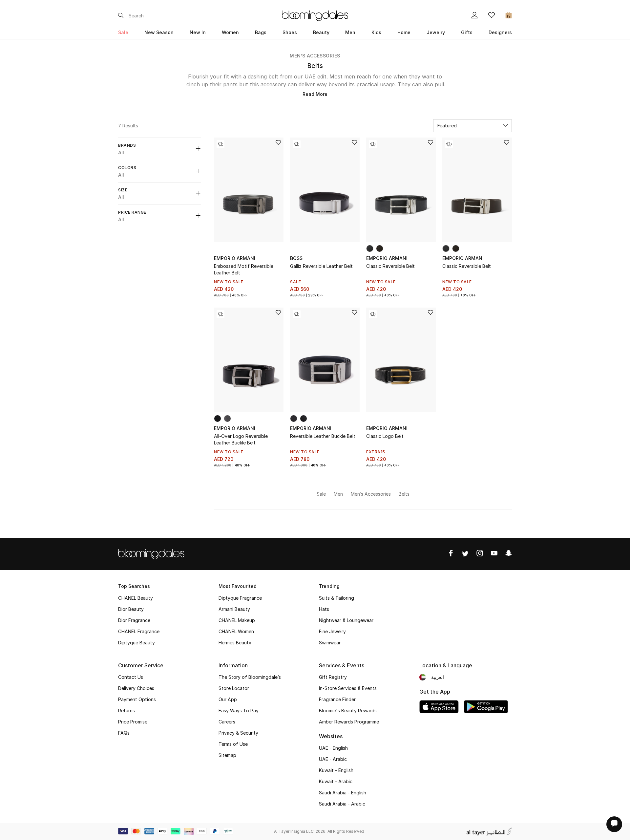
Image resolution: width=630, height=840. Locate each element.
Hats (324, 609)
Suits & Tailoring (336, 598)
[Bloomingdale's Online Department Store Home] (315, 15)
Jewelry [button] (436, 32)
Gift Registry (333, 677)
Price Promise (132, 721)
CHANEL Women (236, 631)
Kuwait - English (336, 770)
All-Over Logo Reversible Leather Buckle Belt (241, 439)
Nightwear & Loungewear (346, 620)
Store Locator (234, 688)
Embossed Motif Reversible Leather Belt (243, 269)
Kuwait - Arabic (335, 781)
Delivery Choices (136, 688)
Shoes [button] (290, 32)
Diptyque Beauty (136, 642)
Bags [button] (260, 32)
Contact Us (130, 677)
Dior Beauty (131, 609)
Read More (315, 94)
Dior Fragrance (134, 620)
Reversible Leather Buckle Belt (322, 436)
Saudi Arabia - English (342, 792)
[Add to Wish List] (278, 143)
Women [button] (230, 32)
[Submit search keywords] (120, 15)
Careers (227, 721)
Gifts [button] (466, 32)
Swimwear (330, 642)
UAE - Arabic (333, 759)
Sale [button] (123, 32)
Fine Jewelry (332, 631)
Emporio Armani (234, 258)
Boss (296, 258)
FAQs (124, 733)
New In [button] (198, 32)
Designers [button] (500, 32)
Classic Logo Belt (385, 436)
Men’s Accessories (315, 55)
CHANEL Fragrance (138, 631)
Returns (126, 710)
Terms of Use (233, 744)
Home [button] (403, 32)
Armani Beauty (234, 609)
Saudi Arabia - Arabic (342, 804)
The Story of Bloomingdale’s (250, 677)
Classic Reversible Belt (390, 266)
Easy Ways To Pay (239, 710)
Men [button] (350, 32)
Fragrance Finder (337, 699)
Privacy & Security (238, 733)
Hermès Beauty (235, 642)
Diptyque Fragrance (240, 598)
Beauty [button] (321, 32)
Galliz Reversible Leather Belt (321, 266)
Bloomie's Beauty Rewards (348, 710)
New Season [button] (159, 32)
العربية (437, 677)
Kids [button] (376, 32)
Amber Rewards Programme (349, 721)
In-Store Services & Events (348, 688)
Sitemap (227, 755)
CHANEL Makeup (237, 620)
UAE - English (333, 748)
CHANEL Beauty (135, 598)
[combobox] (472, 125)
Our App (228, 699)
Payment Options (137, 699)
